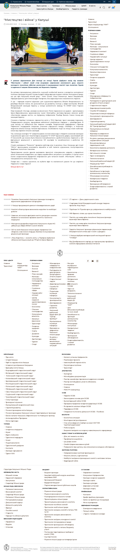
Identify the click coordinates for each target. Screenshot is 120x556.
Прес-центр (42, 6)
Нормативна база (33, 2)
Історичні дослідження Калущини (19, 365)
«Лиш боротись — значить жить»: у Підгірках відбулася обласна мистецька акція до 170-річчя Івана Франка (33, 239)
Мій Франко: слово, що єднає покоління (85, 213)
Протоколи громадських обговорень (59, 525)
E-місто (92, 6)
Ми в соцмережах (90, 502)
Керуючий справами (14, 478)
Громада (56, 6)
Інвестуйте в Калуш (45, 9)
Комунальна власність (99, 69)
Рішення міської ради (53, 491)
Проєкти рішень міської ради (56, 499)
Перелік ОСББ (69, 396)
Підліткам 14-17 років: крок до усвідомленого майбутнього (92, 209)
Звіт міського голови (98, 153)
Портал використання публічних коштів (60, 485)
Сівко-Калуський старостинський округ (21, 392)
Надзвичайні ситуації (98, 57)
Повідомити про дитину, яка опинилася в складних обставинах (89, 447)
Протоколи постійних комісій (56, 504)
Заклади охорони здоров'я (94, 478)
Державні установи (91, 486)
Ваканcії (93, 41)
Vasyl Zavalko (112, 549)
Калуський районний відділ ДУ (102, 161)
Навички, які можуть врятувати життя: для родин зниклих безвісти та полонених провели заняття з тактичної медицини (34, 218)
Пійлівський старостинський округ (19, 389)
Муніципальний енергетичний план (20, 405)
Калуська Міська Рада (20, 6)
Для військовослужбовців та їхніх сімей (101, 167)
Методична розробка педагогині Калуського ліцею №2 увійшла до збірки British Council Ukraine (33, 225)
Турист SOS (10, 453)
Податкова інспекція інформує (102, 113)
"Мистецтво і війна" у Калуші (29, 13)
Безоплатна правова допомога (102, 148)
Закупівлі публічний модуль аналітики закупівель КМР (59, 476)
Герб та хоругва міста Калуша (17, 362)
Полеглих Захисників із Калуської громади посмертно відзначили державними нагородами (32, 200)
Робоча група (69, 428)
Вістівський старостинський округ (19, 373)
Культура (93, 85)
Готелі (8, 440)
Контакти (9, 448)
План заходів (95, 44)
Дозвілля (93, 83)
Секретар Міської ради (15, 483)
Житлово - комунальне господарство (99, 48)
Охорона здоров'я (97, 77)
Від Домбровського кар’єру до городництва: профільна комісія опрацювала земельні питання (91, 243)
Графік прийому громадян (93, 497)
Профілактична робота (73, 439)
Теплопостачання (97, 158)
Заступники (10, 480)
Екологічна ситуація (72, 418)
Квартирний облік (71, 461)
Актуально (94, 33)
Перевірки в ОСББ (71, 409)
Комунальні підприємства (93, 475)
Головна (6, 13)
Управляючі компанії (98, 51)
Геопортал (68, 374)
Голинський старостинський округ (19, 376)
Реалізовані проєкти (72, 360)
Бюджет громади (51, 473)
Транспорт (94, 75)
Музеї (8, 432)
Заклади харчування (14, 451)
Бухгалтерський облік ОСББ (75, 401)
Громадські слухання (14, 402)
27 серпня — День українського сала (84, 199)
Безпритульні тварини (99, 179)
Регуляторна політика (72, 365)
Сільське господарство (99, 67)
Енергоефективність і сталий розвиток (101, 188)
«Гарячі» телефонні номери (94, 514)
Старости (9, 513)
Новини (14, 13)
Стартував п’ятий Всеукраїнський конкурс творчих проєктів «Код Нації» (89, 204)
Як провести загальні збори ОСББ (77, 406)
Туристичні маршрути (14, 437)
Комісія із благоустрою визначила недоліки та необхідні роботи (33, 210)
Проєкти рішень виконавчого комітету (59, 502)
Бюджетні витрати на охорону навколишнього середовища (88, 430)
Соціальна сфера (97, 54)
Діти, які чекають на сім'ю (74, 436)
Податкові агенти (13, 443)
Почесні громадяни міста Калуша (19, 410)
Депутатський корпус (14, 502)
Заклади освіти (89, 480)
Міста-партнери (12, 421)
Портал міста (17, 2)
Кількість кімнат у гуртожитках (76, 456)
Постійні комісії (12, 510)
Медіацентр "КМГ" (97, 164)
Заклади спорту (89, 489)
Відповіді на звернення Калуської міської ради (99, 135)
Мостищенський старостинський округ (21, 384)
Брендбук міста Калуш (15, 368)
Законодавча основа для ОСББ (76, 398)
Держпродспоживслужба (100, 108)
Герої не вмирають (97, 156)
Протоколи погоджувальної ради (57, 522)
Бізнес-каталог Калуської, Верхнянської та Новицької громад (30, 416)
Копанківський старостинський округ (20, 378)
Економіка (94, 64)
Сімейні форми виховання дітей (76, 444)
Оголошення (93, 27)
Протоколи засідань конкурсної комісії (60, 519)
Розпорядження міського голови (57, 497)
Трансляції (92, 22)
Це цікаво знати (70, 442)
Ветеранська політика (98, 151)
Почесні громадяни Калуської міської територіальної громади (31, 413)
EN (109, 1)
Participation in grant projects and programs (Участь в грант (103, 102)
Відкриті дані (49, 2)
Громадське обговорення (100, 184)
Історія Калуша (12, 360)
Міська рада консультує (99, 176)
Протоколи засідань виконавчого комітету (57, 516)
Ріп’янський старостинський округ (19, 386)
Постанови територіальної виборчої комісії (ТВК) (59, 533)
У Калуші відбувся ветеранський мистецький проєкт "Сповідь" (90, 236)
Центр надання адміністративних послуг (100, 60)
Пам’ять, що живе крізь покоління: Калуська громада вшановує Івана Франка (90, 218)
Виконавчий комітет (14, 492)
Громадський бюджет (53, 480)
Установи (9, 527)
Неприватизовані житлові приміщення (79, 453)
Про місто (10, 357)
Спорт (92, 93)
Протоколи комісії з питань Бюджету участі (59, 528)
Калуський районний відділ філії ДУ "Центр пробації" (103, 125)
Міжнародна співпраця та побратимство (100, 97)
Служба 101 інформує (98, 111)
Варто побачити (12, 435)
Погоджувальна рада (14, 500)
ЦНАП (83, 6)
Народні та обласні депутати (17, 516)
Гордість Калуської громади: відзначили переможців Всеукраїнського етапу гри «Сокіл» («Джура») (90, 230)
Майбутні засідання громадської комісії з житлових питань (87, 458)
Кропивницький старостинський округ (21, 381)
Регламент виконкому (14, 489)
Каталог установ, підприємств (75, 357)
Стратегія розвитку (97, 121)
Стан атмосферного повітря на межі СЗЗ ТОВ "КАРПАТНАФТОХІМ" (82, 424)
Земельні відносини (98, 72)
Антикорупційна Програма (16, 418)
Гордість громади (79, 9)
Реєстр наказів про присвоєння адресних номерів (84, 379)
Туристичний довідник (15, 445)
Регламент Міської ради (15, 497)
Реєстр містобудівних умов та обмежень (80, 382)
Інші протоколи (50, 537)
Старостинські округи (98, 105)
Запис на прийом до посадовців (96, 500)
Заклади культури (90, 483)
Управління (10, 522)
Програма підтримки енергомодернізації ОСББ (83, 404)
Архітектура (94, 88)
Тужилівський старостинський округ (20, 397)
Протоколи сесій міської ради (56, 507)
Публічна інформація (66, 2)
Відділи (9, 524)
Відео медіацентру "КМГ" (98, 25)
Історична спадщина (14, 429)
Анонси (93, 39)
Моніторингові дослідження (75, 420)
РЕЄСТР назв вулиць (72, 390)
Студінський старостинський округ (19, 394)
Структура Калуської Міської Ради (17, 469)
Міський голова (12, 475)
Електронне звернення (92, 508)
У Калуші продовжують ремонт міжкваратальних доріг (33, 205)
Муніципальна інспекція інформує (99, 130)
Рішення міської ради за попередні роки (60, 539)
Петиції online (88, 511)
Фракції (9, 508)
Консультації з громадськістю (102, 116)
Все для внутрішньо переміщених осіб (98, 144)
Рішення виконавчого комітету (56, 494)
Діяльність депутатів (14, 505)
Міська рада (70, 6)
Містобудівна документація (75, 376)
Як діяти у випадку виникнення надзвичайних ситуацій (102, 139)
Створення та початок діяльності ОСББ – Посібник (84, 412)
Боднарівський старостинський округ (21, 370)
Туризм (93, 91)
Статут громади (12, 400)
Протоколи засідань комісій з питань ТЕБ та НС (60, 511)
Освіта (92, 80)
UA (104, 1)
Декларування (96, 119)
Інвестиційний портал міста (75, 362)
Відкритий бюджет (52, 483)
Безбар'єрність (62, 9)
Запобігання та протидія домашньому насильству (100, 172)
